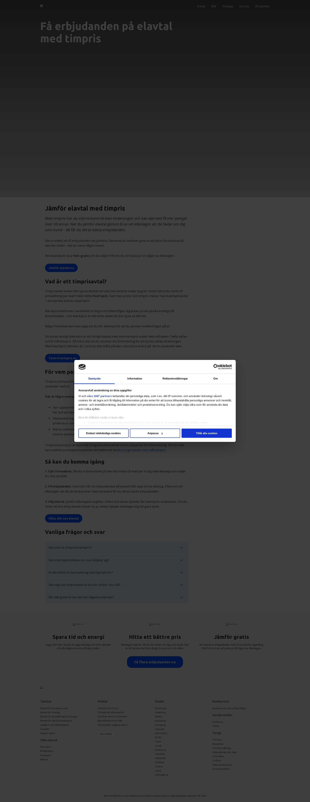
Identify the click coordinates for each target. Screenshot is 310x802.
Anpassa (152, 433)
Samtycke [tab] (94, 378)
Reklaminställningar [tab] (175, 378)
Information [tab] (134, 378)
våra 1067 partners (99, 396)
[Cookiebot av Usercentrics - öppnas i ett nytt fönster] (216, 367)
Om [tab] (215, 378)
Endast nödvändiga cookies (103, 433)
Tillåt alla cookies (206, 433)
